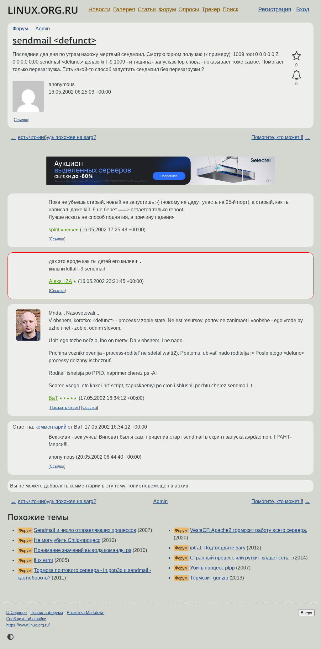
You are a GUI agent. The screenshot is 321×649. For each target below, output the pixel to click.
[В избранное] (296, 56)
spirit (54, 229)
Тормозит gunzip (209, 577)
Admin (42, 28)
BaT (53, 398)
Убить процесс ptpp (212, 567)
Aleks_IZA (60, 281)
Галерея (124, 9)
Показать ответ (64, 407)
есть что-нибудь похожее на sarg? (57, 137)
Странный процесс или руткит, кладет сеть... (241, 557)
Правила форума (46, 612)
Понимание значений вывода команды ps (82, 550)
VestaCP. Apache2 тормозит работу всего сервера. (248, 530)
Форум (167, 9)
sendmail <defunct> (54, 40)
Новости (99, 9)
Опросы (188, 9)
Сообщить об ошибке (26, 618)
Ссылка (21, 119)
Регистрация (274, 9)
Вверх (306, 612)
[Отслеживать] (296, 75)
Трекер (211, 9)
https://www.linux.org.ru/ (28, 625)
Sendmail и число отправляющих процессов (85, 530)
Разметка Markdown (85, 612)
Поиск (230, 9)
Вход (302, 9)
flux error (43, 560)
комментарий (50, 427)
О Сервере (16, 612)
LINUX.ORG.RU (43, 10)
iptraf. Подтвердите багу (217, 547)
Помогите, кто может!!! (277, 137)
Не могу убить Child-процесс (67, 540)
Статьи (147, 9)
